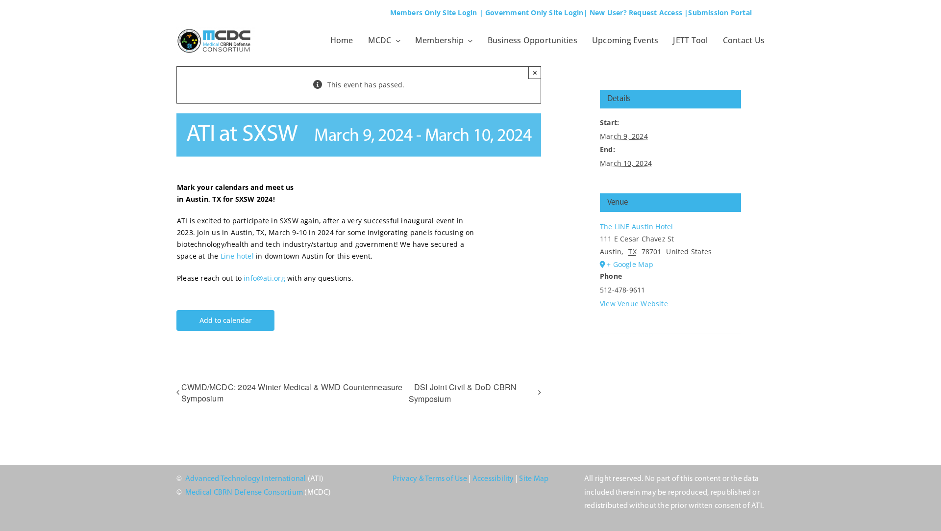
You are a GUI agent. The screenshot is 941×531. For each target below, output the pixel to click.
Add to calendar (225, 321)
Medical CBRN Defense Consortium (244, 493)
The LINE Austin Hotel (636, 226)
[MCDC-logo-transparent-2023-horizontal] (215, 30)
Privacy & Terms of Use (430, 479)
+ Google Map (630, 264)
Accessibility (493, 479)
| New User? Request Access (633, 12)
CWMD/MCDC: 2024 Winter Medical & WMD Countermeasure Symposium (292, 392)
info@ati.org (264, 278)
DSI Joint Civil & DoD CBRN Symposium (463, 392)
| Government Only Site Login (531, 12)
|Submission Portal (718, 12)
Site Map (533, 479)
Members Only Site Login (433, 12)
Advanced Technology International (245, 479)
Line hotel (237, 256)
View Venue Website (634, 303)
